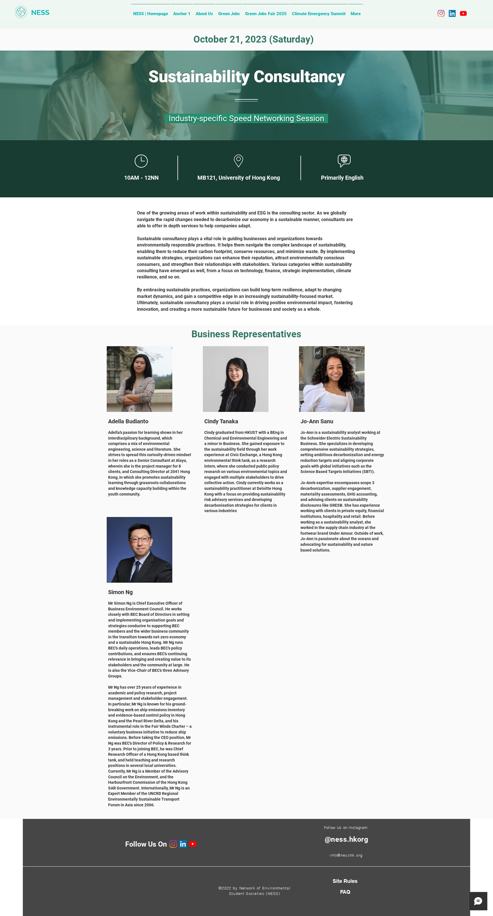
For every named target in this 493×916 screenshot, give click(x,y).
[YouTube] (463, 13)
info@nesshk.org (346, 855)
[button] (345, 891)
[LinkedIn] (452, 13)
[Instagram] (441, 13)
